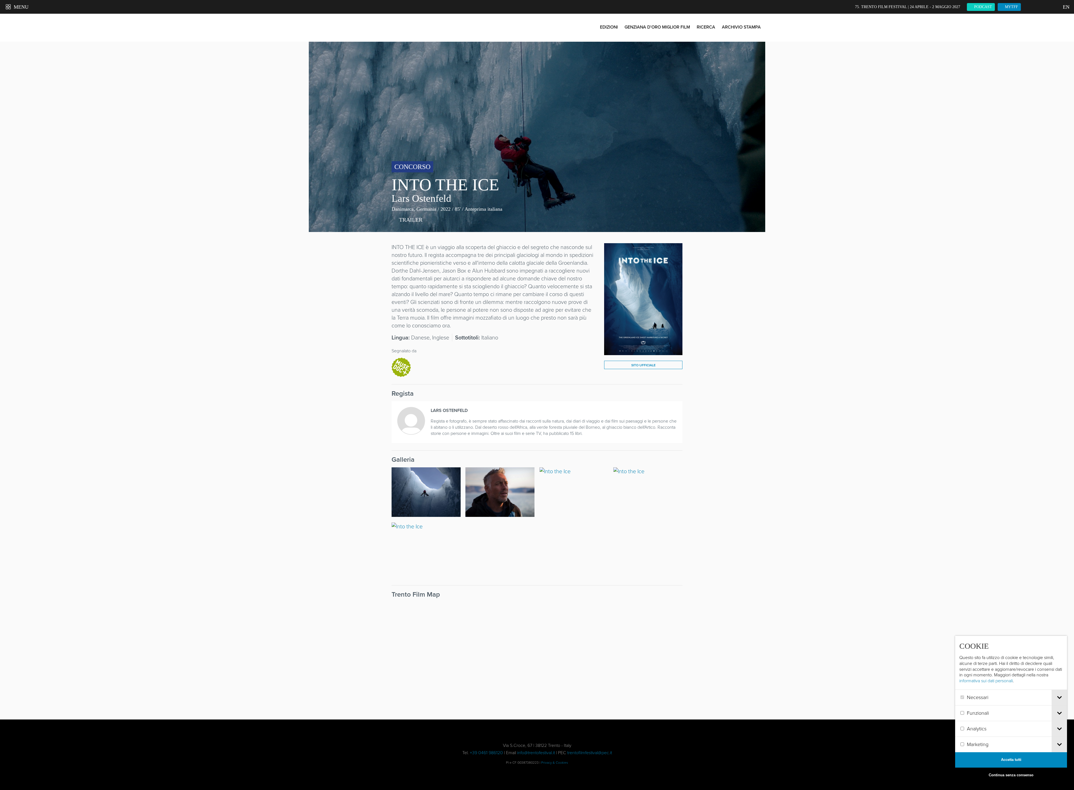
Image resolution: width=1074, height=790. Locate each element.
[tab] (1059, 697)
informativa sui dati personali (986, 681)
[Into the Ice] (643, 351)
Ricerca (706, 27)
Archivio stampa (741, 27)
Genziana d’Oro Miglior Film (657, 27)
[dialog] (1011, 709)
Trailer (410, 220)
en (1065, 7)
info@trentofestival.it (536, 752)
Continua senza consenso (1011, 775)
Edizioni (609, 27)
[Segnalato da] (401, 367)
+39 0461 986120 (486, 752)
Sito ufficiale (643, 365)
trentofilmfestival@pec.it (589, 752)
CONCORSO (412, 166)
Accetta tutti (1011, 760)
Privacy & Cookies (554, 762)
